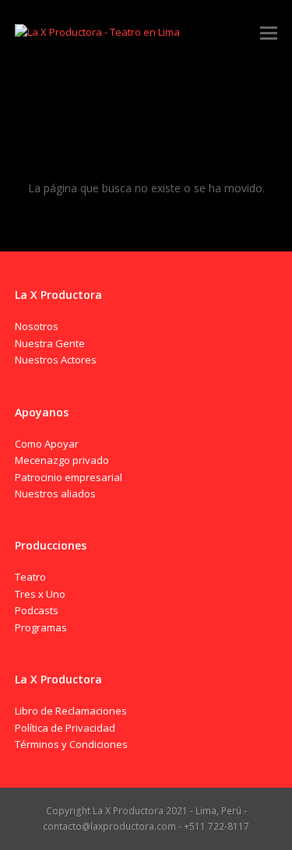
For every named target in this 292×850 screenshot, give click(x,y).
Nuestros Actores (56, 360)
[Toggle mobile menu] (268, 32)
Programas (41, 627)
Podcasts (36, 610)
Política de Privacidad (65, 728)
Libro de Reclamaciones (71, 711)
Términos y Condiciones (71, 744)
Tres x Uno (40, 594)
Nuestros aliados (55, 493)
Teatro (30, 577)
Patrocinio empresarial (68, 477)
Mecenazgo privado (62, 460)
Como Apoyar (47, 444)
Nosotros (36, 326)
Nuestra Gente (50, 343)
